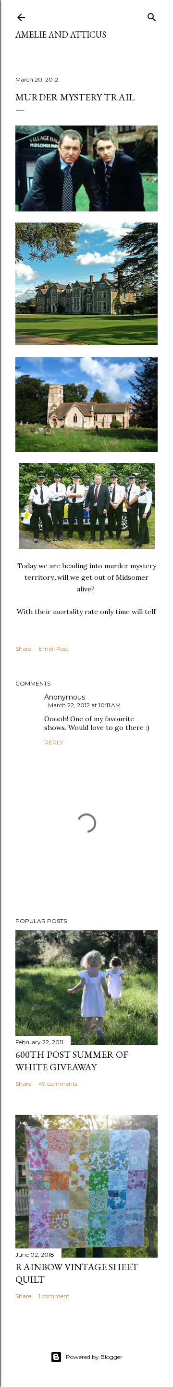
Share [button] (23, 648)
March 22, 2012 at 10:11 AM (84, 705)
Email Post (53, 648)
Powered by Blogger (94, 1356)
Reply (53, 742)
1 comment (54, 1296)
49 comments (57, 1083)
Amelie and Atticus (60, 34)
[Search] (152, 15)
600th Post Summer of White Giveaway (71, 1060)
